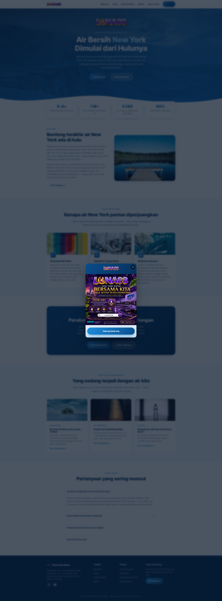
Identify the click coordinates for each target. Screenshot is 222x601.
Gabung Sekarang (111, 331)
